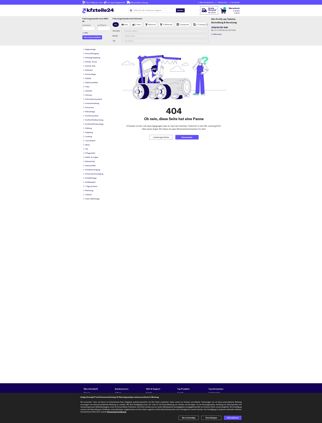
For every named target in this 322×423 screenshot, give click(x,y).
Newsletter (235, 2)
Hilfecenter (217, 34)
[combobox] (153, 10)
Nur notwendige (188, 418)
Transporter (184, 24)
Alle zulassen (232, 418)
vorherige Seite (161, 137)
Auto (126, 24)
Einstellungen (211, 418)
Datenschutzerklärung (116, 412)
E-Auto (138, 24)
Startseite (187, 137)
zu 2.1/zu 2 (86, 25)
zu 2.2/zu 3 (102, 25)
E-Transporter (202, 24)
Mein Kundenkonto (207, 2)
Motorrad (152, 24)
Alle (115, 24)
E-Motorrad (167, 24)
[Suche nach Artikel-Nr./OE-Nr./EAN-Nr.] (180, 10)
